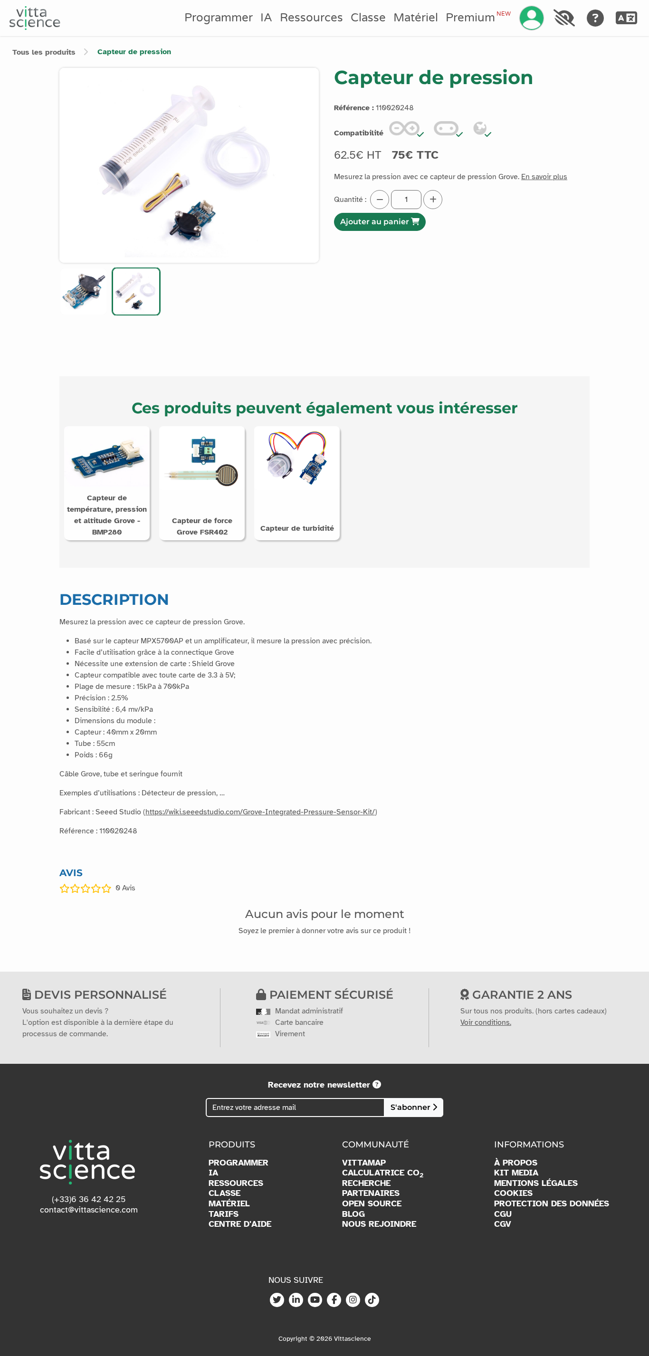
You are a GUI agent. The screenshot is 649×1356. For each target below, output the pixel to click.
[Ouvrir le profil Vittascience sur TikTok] (372, 1300)
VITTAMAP (364, 1163)
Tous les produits (44, 52)
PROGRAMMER (238, 1163)
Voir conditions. (485, 1022)
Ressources (311, 18)
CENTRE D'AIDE (240, 1224)
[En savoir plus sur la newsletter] (376, 1084)
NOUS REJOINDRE (379, 1224)
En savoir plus (544, 176)
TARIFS (224, 1214)
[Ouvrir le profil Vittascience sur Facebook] (334, 1300)
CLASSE (224, 1193)
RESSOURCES (236, 1183)
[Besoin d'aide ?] (595, 18)
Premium (478, 17)
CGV (502, 1224)
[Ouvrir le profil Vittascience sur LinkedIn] (296, 1300)
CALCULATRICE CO (382, 1173)
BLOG (353, 1214)
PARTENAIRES (371, 1193)
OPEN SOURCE (371, 1204)
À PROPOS (515, 1163)
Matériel (415, 18)
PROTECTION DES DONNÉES (551, 1204)
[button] (83, 291)
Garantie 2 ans (520, 995)
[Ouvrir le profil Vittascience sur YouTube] (315, 1300)
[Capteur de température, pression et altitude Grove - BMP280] (107, 457)
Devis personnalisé (99, 995)
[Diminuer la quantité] (379, 199)
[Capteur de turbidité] (297, 457)
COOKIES (513, 1193)
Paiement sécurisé (329, 995)
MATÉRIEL (229, 1204)
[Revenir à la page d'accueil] (35, 18)
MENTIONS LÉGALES (536, 1183)
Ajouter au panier (375, 221)
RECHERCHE (366, 1183)
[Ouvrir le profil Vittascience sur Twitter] (277, 1300)
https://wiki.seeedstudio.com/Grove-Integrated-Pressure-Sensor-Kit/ (260, 812)
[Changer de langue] (626, 18)
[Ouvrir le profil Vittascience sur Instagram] (353, 1300)
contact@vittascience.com (89, 1209)
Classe (368, 18)
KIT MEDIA (516, 1173)
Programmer (218, 18)
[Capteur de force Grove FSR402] (202, 457)
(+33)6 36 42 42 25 (89, 1199)
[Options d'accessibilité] (564, 18)
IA (266, 18)
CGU (503, 1214)
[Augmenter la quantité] (432, 199)
